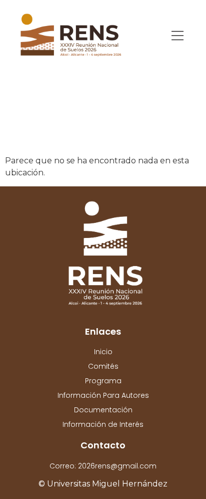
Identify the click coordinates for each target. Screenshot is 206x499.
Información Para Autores (103, 395)
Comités (103, 366)
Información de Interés (103, 424)
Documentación (103, 410)
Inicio (103, 352)
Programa (103, 381)
